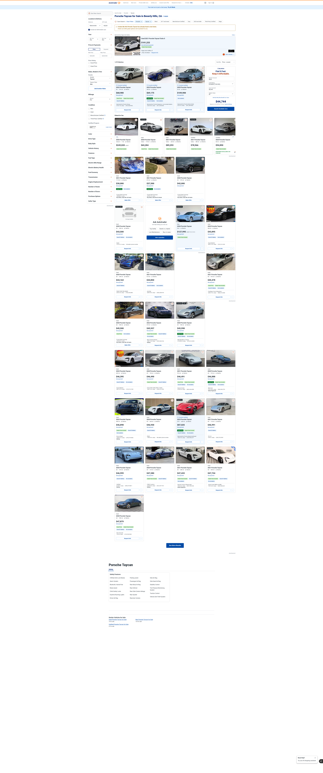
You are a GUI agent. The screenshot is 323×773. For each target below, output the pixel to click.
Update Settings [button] (228, 104)
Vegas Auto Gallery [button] (146, 50)
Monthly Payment (213, 77)
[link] (159, 101)
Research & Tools (176, 2)
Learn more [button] (109, 127)
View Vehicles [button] (228, 54)
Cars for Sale (118, 13)
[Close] (315, 758)
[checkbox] (92, 63)
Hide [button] (233, 35)
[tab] (111, 569)
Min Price (90, 52)
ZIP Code (104, 22)
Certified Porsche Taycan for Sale (118, 624)
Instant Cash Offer (164, 2)
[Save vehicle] (138, 38)
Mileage (91, 98)
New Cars (133, 2)
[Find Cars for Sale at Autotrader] (114, 2)
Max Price (103, 52)
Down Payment (212, 87)
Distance (90, 22)
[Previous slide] (117, 136)
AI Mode (188, 2)
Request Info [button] (154, 52)
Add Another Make (100, 88)
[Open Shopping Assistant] (321, 761)
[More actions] (141, 110)
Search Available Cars (221, 109)
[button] (205, 3)
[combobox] (100, 13)
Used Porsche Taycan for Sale (118, 619)
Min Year (92, 38)
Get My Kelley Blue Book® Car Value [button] (221, 97)
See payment (119, 95)
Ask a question (159, 237)
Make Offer (128, 200)
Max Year (104, 38)
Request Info (127, 110)
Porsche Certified (122, 85)
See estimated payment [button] (147, 45)
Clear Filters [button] (129, 21)
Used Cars (125, 2)
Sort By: (218, 62)
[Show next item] (201, 213)
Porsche (126, 13)
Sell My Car (154, 2)
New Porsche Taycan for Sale (144, 619)
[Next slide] (233, 136)
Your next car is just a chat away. (161, 7)
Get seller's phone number (132, 244)
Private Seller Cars (143, 2)
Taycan (132, 13)
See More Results (175, 545)
